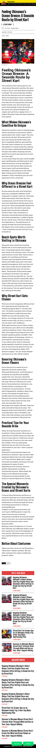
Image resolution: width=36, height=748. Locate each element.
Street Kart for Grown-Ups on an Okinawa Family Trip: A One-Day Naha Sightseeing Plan (23, 633)
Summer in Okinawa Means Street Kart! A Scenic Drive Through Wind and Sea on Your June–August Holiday (23, 647)
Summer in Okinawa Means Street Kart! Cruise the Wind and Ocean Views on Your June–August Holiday (17, 733)
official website (23, 354)
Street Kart (15, 28)
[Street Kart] (3, 28)
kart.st (22, 526)
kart (8, 563)
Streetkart (17, 590)
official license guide (19, 474)
